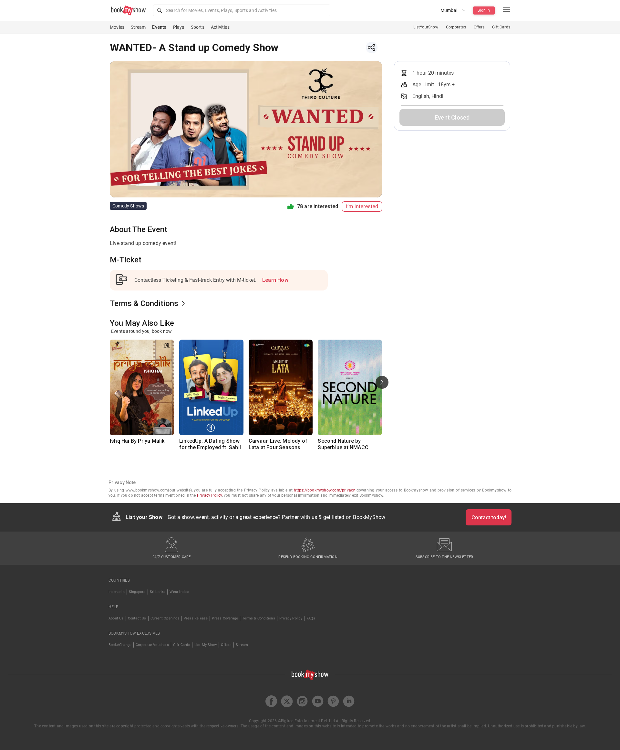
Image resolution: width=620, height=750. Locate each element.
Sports (197, 27)
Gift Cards (501, 27)
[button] (241, 10)
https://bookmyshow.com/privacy (324, 490)
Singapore (137, 592)
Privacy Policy (209, 495)
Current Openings (165, 618)
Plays (178, 27)
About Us (116, 618)
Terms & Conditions (258, 618)
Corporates (456, 27)
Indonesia (116, 592)
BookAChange (119, 645)
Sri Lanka (158, 592)
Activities (220, 27)
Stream (138, 27)
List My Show (205, 645)
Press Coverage (225, 618)
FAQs (311, 618)
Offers (479, 27)
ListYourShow (425, 27)
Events (159, 27)
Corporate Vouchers (152, 645)
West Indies (179, 592)
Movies (117, 27)
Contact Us (137, 618)
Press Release (196, 618)
